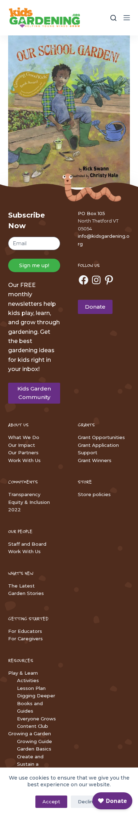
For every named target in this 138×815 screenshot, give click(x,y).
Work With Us (24, 460)
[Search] (113, 18)
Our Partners (23, 452)
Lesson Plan (31, 688)
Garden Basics (34, 749)
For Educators (25, 631)
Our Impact (21, 445)
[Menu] (126, 18)
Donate (95, 306)
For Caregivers (25, 638)
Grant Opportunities (101, 437)
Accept (51, 801)
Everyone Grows (36, 718)
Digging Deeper (36, 695)
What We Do (23, 437)
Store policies (94, 494)
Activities (28, 680)
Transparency (24, 494)
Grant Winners (94, 460)
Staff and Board (27, 544)
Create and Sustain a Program (30, 764)
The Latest (21, 586)
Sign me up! (34, 265)
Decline (87, 801)
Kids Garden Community (34, 393)
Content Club (32, 726)
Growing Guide (34, 741)
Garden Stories (26, 593)
